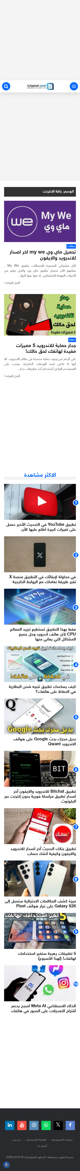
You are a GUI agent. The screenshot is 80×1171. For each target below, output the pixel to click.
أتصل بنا (42, 1146)
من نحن (16, 1140)
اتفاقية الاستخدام (36, 1140)
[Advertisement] (40, 40)
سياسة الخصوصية (62, 1140)
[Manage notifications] (6, 1164)
